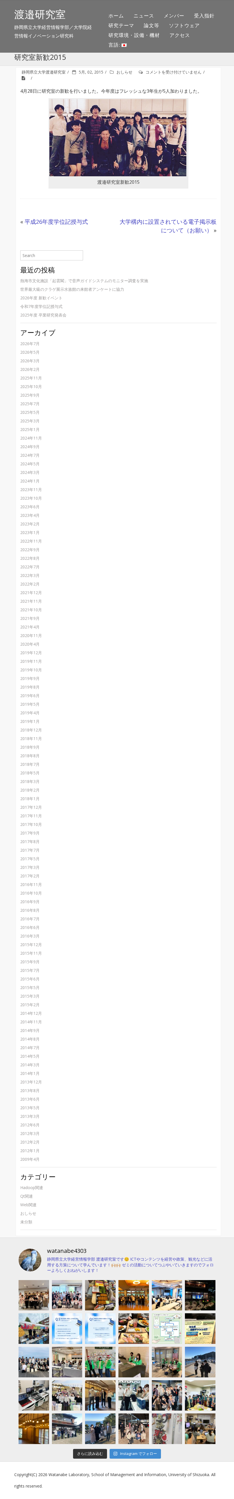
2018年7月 (30, 764)
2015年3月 (30, 996)
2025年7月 (30, 403)
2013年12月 (31, 1082)
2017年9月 (30, 833)
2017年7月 (30, 850)
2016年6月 (30, 927)
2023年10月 (31, 498)
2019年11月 (31, 661)
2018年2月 (30, 790)
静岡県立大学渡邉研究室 (44, 72)
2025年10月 (31, 386)
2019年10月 (31, 670)
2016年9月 (30, 901)
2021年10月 (31, 609)
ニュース (144, 15)
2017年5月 (30, 858)
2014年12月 (31, 1013)
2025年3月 (30, 421)
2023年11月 (31, 489)
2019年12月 (31, 652)
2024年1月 (30, 481)
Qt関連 (26, 1196)
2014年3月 (30, 1064)
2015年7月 (30, 970)
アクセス (180, 35)
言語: (115, 44)
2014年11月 (31, 1022)
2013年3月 (30, 1116)
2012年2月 (30, 1142)
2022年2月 (30, 584)
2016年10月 (31, 893)
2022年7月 (30, 566)
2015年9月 (30, 961)
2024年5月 (30, 463)
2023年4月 (30, 515)
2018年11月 (31, 738)
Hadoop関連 (31, 1187)
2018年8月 (30, 755)
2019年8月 (30, 687)
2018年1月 (30, 798)
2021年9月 (30, 618)
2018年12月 (31, 730)
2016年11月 (31, 884)
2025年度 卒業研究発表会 (43, 315)
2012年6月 (30, 1125)
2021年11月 (31, 601)
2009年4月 (30, 1159)
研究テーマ (121, 25)
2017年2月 (30, 876)
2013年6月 (30, 1099)
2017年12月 (31, 807)
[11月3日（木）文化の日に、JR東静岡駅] (67, 1395)
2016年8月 (30, 910)
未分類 (26, 1222)
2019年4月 (30, 712)
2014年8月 (30, 1039)
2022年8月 (30, 558)
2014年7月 (30, 1047)
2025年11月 (31, 378)
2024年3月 (30, 472)
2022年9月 (30, 549)
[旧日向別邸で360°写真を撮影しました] (100, 1395)
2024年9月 (30, 446)
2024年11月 (31, 438)
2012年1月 (30, 1150)
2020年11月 (31, 635)
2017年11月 (31, 815)
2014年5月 (30, 1056)
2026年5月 (30, 352)
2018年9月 (30, 747)
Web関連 (28, 1204)
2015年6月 (30, 979)
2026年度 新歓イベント (41, 297)
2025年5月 (30, 412)
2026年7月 (30, 343)
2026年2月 (30, 369)
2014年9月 (30, 1030)
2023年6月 (30, 506)
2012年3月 (30, 1133)
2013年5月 (30, 1107)
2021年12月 (31, 592)
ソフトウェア (184, 25)
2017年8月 (30, 841)
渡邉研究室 (40, 14)
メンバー (174, 15)
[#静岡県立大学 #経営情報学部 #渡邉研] (133, 1328)
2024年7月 (30, 455)
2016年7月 (30, 918)
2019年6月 (30, 695)
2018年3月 (30, 781)
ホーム (116, 15)
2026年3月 (30, 360)
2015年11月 (31, 953)
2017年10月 (31, 824)
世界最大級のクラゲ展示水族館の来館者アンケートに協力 (72, 289)
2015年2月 (30, 1004)
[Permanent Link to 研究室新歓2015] (25, 78)
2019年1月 (30, 721)
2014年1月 (30, 1073)
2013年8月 (30, 1090)
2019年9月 (30, 678)
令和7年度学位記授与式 (41, 306)
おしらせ (124, 72)
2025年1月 (30, 429)
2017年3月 (30, 867)
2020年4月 (30, 644)
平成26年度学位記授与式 (56, 222)
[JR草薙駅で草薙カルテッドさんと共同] (167, 1362)
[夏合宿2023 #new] (67, 1362)
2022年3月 (30, 575)
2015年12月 (31, 944)
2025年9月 (30, 395)
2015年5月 (30, 987)
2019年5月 (30, 704)
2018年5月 (30, 773)
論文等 (151, 25)
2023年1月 (30, 532)
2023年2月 (30, 524)
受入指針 (204, 15)
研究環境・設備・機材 (134, 35)
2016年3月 (30, 936)
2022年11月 (31, 541)
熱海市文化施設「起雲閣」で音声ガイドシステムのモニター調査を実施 (84, 280)
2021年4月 (30, 627)
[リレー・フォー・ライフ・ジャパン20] (34, 1395)
